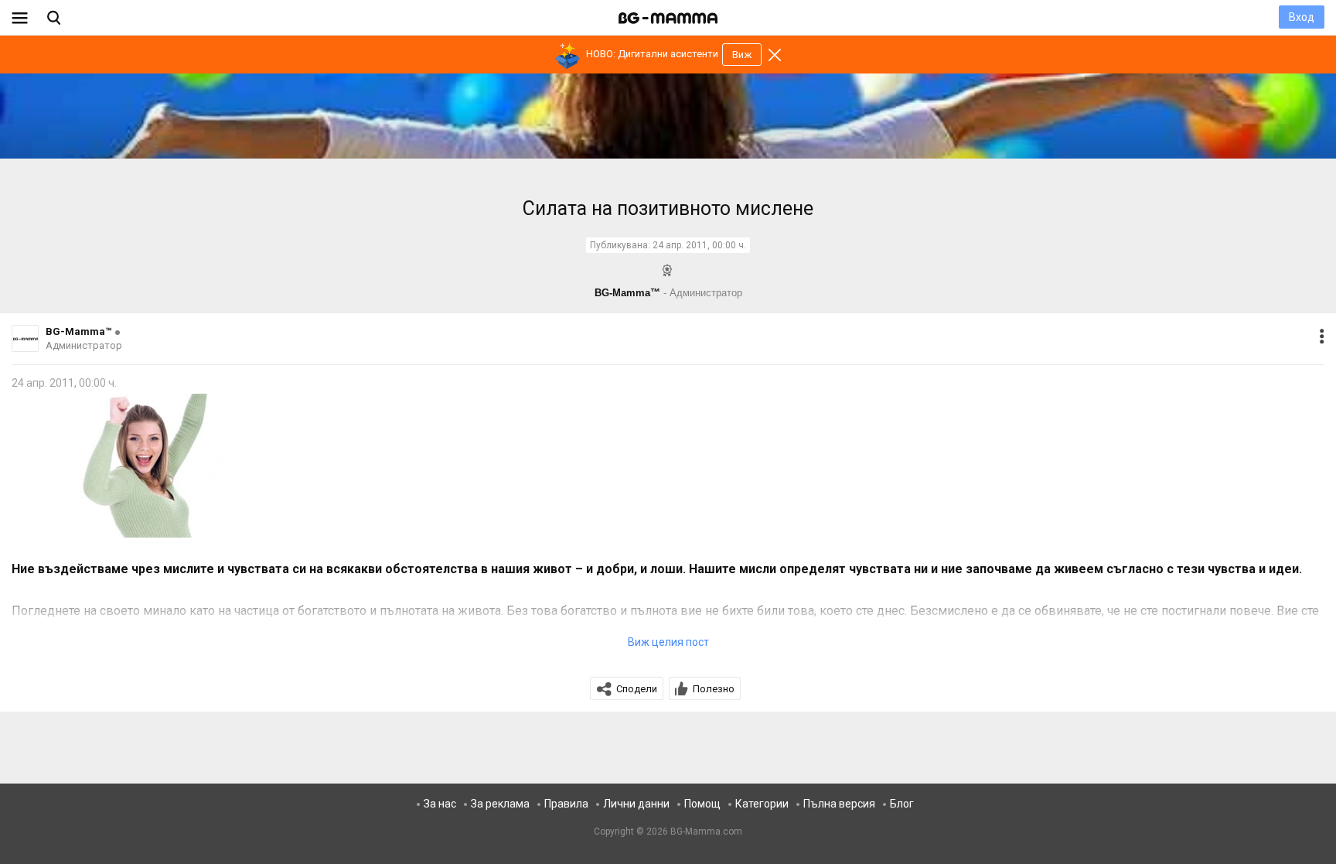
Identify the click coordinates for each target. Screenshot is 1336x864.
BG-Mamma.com (706, 831)
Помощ (702, 803)
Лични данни (636, 803)
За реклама (500, 803)
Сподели (636, 689)
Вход (1301, 17)
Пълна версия (839, 803)
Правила (566, 803)
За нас (440, 803)
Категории (762, 803)
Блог (902, 803)
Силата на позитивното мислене (668, 208)
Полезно (713, 689)
